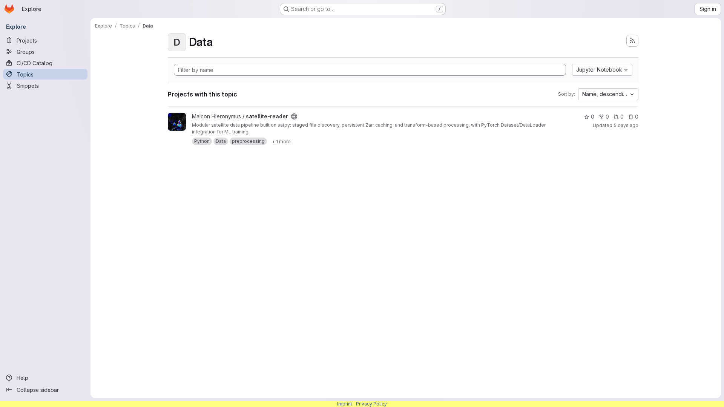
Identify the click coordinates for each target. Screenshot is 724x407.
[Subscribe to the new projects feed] (632, 41)
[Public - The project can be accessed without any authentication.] (294, 116)
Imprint (344, 404)
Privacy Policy (371, 404)
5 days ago (626, 125)
